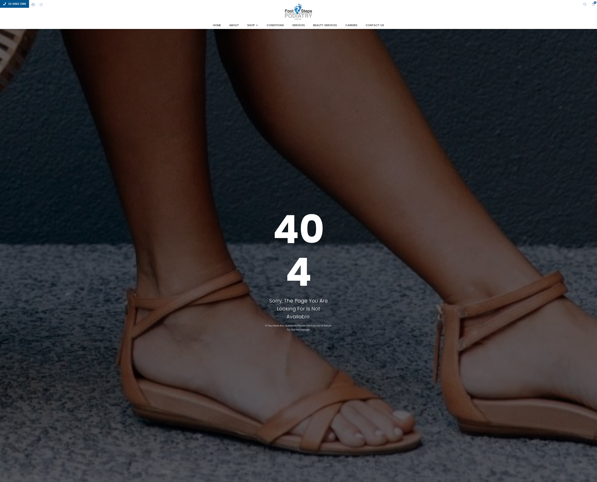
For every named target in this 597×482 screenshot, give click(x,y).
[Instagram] (41, 4)
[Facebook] (33, 4)
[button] (585, 4)
